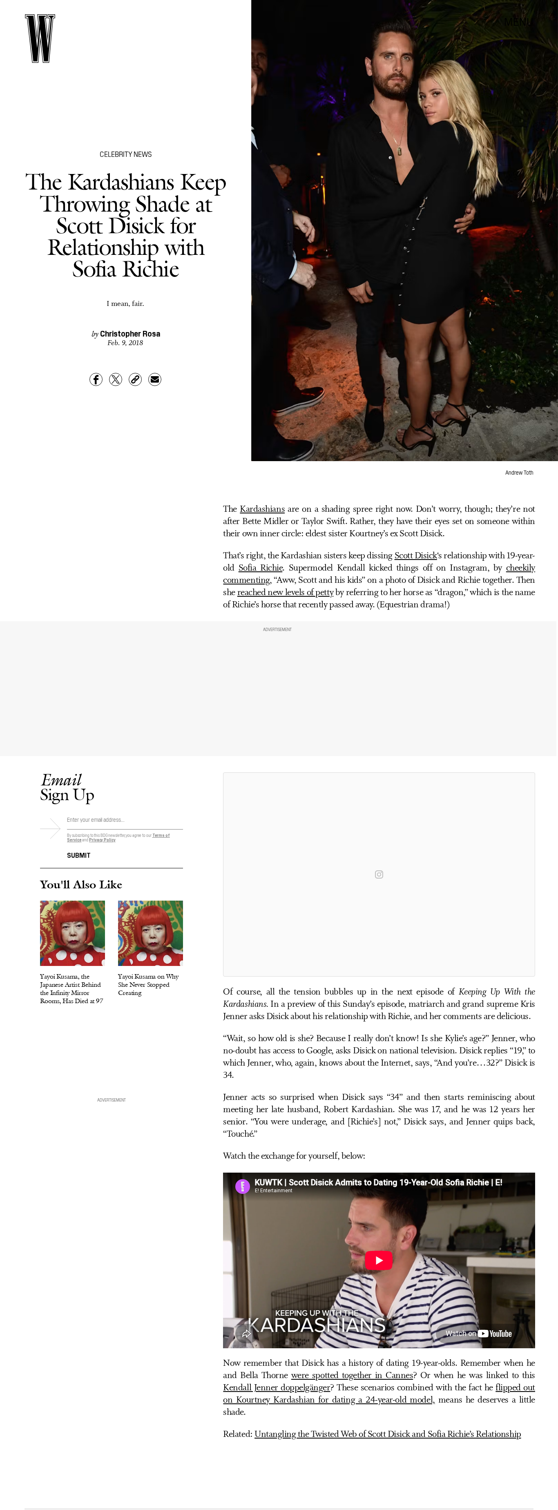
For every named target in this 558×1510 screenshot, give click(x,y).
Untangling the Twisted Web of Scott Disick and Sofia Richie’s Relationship (387, 1435)
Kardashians (262, 509)
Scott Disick (416, 556)
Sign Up (67, 786)
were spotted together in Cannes (352, 1376)
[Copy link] (135, 379)
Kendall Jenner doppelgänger (276, 1388)
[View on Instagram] (379, 874)
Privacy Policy (102, 839)
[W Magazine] (40, 38)
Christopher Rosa (130, 333)
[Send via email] (154, 379)
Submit (79, 854)
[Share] (96, 379)
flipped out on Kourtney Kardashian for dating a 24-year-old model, (379, 1394)
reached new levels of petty (285, 593)
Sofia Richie (261, 568)
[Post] (115, 379)
